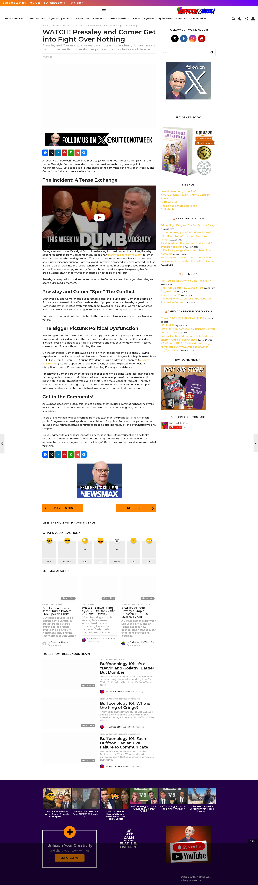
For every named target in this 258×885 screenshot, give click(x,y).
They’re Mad (168, 291)
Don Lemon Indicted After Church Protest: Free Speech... (57, 814)
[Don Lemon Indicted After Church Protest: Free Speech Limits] (59, 589)
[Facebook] (184, 38)
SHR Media (167, 209)
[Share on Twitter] (51, 153)
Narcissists (82, 18)
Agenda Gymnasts (60, 18)
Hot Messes (37, 18)
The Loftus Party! (190, 218)
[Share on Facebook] (45, 153)
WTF (85, 562)
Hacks (136, 18)
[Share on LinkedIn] (58, 153)
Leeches (98, 18)
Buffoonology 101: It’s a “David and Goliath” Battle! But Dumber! (127, 668)
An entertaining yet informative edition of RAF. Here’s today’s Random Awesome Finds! (186, 236)
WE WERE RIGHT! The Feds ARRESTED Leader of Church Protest (99, 610)
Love (149, 562)
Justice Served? (170, 295)
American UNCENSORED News (190, 311)
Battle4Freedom (171, 202)
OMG (49, 562)
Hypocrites (165, 18)
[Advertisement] (129, 864)
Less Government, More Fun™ (179, 191)
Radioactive (198, 18)
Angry (117, 562)
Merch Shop (76, 3)
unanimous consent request (124, 254)
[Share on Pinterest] (64, 153)
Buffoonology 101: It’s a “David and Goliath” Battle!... (143, 809)
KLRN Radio (168, 198)
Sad (133, 562)
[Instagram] (192, 38)
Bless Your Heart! (15, 18)
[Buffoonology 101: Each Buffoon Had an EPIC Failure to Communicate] (69, 748)
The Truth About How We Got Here (182, 287)
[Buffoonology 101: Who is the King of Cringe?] (69, 713)
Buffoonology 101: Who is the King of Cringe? (125, 705)
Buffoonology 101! (14, 3)
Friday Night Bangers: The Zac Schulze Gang (187, 225)
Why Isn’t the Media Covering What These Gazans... (202, 809)
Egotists (149, 18)
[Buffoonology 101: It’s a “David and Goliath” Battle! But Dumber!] (69, 673)
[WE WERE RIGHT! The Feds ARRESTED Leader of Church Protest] (99, 589)
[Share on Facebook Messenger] (84, 153)
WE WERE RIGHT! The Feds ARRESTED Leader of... (86, 814)
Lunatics (181, 18)
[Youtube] (201, 38)
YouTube (35, 3)
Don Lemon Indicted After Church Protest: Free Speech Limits (57, 611)
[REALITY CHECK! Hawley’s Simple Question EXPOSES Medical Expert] (138, 589)
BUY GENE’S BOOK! (54, 3)
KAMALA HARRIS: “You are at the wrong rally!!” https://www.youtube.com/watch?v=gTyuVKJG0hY (185, 347)
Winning (67, 562)
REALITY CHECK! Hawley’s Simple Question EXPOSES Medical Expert (134, 613)
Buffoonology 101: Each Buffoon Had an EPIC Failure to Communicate (124, 743)
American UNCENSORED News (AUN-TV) (186, 195)
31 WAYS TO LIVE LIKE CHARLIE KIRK (183, 318)
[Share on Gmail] (77, 153)
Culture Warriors (118, 18)
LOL (100, 562)
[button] (104, 11)
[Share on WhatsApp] (71, 153)
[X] (175, 38)
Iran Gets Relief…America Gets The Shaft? (186, 280)
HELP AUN (167, 325)
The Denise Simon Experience (179, 205)
